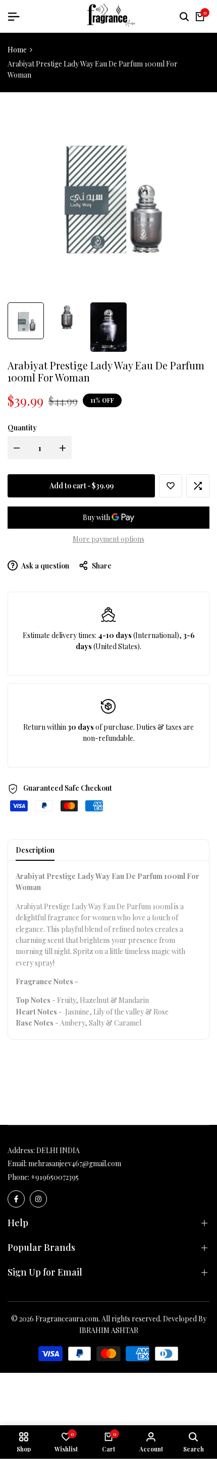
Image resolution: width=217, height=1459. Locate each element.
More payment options (108, 539)
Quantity (22, 427)
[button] (170, 485)
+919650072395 (55, 1177)
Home (17, 49)
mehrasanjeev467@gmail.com (74, 1163)
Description (35, 850)
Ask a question (44, 565)
